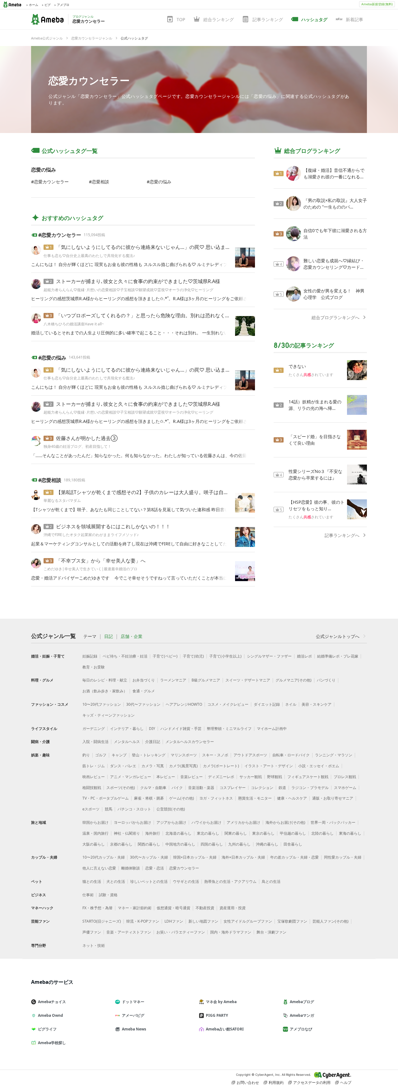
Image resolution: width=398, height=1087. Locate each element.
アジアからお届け (171, 822)
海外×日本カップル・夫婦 (243, 857)
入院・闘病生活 (95, 741)
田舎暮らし (293, 844)
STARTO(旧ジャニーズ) (101, 921)
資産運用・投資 (233, 907)
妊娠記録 (89, 656)
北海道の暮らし (178, 833)
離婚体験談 (130, 868)
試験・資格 (108, 894)
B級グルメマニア (206, 680)
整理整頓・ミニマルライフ (229, 728)
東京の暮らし (263, 833)
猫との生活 (91, 881)
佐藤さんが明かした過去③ (87, 438)
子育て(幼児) (193, 656)
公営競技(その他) (170, 809)
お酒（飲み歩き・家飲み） (104, 691)
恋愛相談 (100, 182)
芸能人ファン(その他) (330, 921)
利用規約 (276, 1082)
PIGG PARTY (217, 1015)
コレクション (262, 787)
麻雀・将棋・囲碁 (149, 798)
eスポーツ (91, 809)
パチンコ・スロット (134, 809)
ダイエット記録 (267, 704)
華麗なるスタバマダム (62, 500)
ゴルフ (100, 755)
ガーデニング (93, 728)
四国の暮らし (212, 844)
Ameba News (134, 1029)
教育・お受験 (93, 667)
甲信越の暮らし (293, 833)
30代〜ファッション (143, 704)
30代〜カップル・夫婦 (149, 857)
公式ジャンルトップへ (337, 636)
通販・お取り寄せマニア (332, 798)
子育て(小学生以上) (225, 656)
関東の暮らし (235, 833)
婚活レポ (304, 656)
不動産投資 (205, 907)
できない (297, 366)
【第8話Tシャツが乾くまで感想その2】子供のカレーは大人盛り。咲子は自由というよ (152, 492)
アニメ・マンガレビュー (130, 776)
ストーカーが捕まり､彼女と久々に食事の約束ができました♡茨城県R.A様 (138, 281)
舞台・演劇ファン (271, 932)
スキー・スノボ (215, 755)
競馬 (108, 809)
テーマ (89, 636)
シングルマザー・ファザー (269, 656)
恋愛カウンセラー (89, 80)
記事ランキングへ (342, 535)
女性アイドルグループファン (248, 921)
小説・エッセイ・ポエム (318, 765)
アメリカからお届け (243, 822)
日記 (108, 636)
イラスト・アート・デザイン (268, 765)
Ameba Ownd (50, 1015)
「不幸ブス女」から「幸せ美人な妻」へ (101, 560)
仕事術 (88, 894)
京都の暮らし (121, 844)
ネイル (290, 704)
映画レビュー (93, 776)
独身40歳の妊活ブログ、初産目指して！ (77, 446)
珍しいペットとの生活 (149, 881)
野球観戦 (274, 776)
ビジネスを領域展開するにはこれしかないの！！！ (113, 526)
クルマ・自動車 (153, 787)
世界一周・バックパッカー (333, 822)
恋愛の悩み (160, 182)
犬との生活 (115, 881)
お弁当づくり (143, 680)
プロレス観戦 (345, 776)
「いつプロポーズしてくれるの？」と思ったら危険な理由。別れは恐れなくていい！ (150, 315)
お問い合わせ (248, 1082)
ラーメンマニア (173, 680)
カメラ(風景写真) (183, 765)
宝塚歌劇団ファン (292, 921)
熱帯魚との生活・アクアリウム (230, 881)
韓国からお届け (95, 822)
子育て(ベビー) (165, 656)
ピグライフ (47, 1029)
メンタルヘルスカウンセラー (189, 741)
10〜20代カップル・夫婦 (103, 857)
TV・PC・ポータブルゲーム (105, 798)
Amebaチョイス (52, 1001)
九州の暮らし (239, 844)
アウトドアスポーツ (250, 755)
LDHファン (173, 921)
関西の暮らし (149, 844)
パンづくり (326, 680)
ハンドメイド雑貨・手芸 (180, 728)
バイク (177, 787)
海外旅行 (152, 833)
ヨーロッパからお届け (132, 822)
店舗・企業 (131, 636)
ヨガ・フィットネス (216, 798)
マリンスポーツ (184, 755)
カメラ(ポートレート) (221, 765)
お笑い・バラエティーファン (180, 932)
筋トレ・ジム (93, 765)
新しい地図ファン (203, 921)
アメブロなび (301, 1029)
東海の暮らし (350, 833)
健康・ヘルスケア (292, 798)
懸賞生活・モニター (255, 798)
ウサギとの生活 (186, 881)
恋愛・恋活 (154, 868)
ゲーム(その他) (181, 798)
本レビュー (165, 776)
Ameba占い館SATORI (225, 1029)
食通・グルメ (143, 691)
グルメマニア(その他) (293, 680)
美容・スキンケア (316, 704)
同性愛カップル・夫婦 (342, 857)
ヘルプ (345, 1082)
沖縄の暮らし (267, 844)
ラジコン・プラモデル (310, 787)
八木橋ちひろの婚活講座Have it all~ (74, 324)
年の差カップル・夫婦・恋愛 (294, 857)
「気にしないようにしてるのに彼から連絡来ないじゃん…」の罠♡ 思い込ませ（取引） (153, 247)
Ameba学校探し (52, 1042)
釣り (86, 755)
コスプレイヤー (233, 787)
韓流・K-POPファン (142, 921)
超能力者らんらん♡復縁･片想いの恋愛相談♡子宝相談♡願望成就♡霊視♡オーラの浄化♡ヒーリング (128, 289)
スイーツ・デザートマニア (247, 680)
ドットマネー (133, 1001)
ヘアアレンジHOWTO (184, 704)
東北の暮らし (208, 833)
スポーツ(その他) (120, 787)
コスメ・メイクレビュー (227, 704)
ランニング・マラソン (333, 755)
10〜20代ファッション (101, 704)
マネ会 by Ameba (221, 1001)
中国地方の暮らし (180, 844)
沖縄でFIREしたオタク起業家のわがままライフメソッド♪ (91, 534)
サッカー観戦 (250, 776)
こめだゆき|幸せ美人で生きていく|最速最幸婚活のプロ (90, 568)
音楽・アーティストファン (128, 932)
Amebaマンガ (302, 1015)
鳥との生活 (271, 881)
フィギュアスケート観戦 (307, 776)
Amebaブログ (302, 1001)
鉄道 (282, 787)
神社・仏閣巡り (127, 833)
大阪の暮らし (93, 844)
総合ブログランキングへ (335, 317)
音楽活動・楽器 (201, 787)
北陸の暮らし (322, 833)
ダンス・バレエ (123, 765)
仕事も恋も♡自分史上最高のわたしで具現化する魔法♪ (89, 255)
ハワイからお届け (206, 822)
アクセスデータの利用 (312, 1082)
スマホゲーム (345, 787)
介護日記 (152, 741)
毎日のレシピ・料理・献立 (104, 680)
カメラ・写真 (152, 765)
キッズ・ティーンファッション (108, 715)
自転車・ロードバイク (291, 755)
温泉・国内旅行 (95, 833)
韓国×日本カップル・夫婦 (194, 857)
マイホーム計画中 (272, 728)
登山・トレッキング (148, 755)
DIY (152, 728)
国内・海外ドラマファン (230, 932)
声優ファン (91, 932)
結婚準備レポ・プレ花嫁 (337, 656)
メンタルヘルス (127, 741)
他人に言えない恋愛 (99, 868)
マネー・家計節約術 (134, 907)
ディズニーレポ (221, 776)
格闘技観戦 (91, 787)
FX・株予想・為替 (97, 907)
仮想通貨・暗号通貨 (173, 907)
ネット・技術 (93, 945)
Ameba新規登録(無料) (377, 4)
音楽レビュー (191, 776)
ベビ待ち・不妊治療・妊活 (125, 656)
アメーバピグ (133, 1015)
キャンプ (119, 755)
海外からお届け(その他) (285, 822)
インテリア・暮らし (127, 728)
